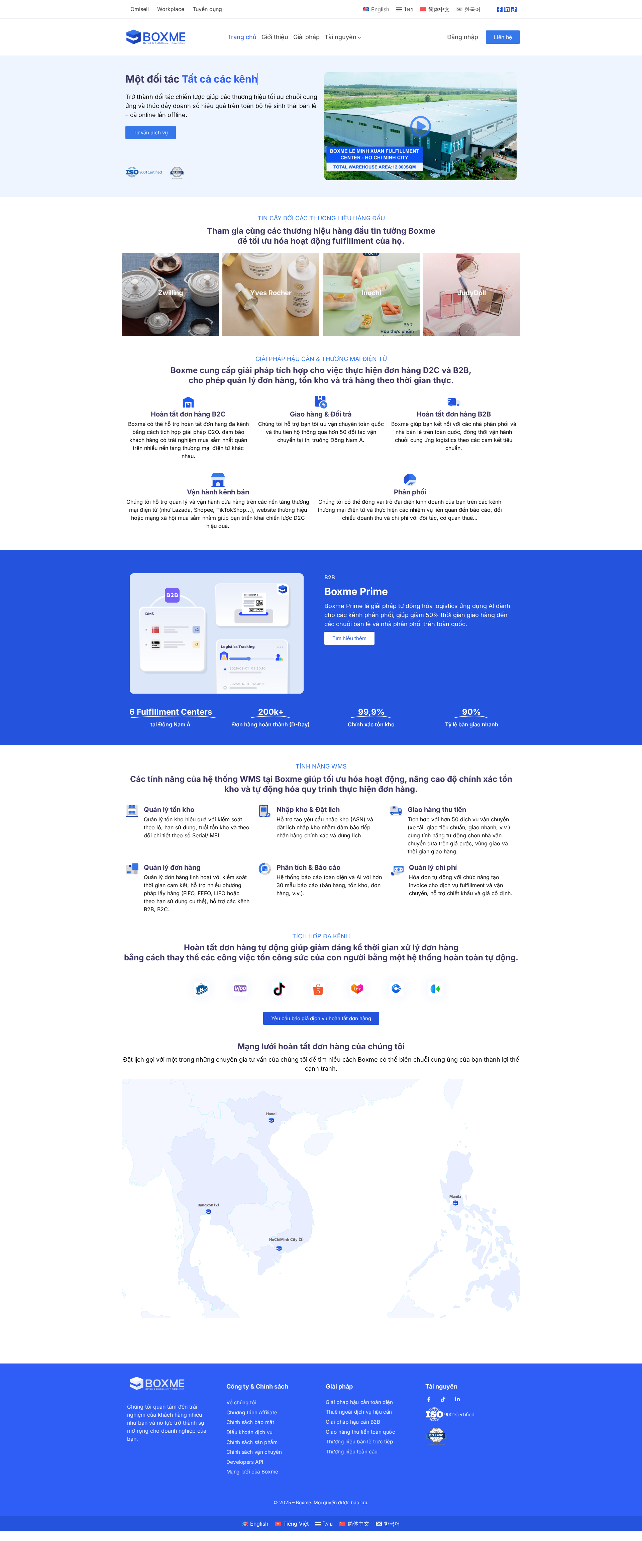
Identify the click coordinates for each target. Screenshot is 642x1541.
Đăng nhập (462, 36)
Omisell (139, 9)
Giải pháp (306, 36)
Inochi (271, 293)
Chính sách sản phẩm (252, 1442)
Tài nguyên (340, 36)
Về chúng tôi (241, 1402)
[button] (420, 126)
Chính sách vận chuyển (254, 1452)
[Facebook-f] (500, 9)
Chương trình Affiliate (251, 1412)
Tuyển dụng (207, 9)
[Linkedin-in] (507, 9)
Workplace (170, 9)
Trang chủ (241, 36)
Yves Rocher (170, 293)
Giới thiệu (274, 36)
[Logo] (156, 37)
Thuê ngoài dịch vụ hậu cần (359, 1412)
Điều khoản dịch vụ (249, 1432)
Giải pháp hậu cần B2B (353, 1421)
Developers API (244, 1461)
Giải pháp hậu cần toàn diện (359, 1402)
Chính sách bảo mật (250, 1422)
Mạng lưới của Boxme (252, 1471)
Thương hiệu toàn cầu (352, 1451)
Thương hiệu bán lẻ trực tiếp (359, 1441)
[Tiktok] (514, 9)
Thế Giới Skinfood (471, 293)
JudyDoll (371, 293)
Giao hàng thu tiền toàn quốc (360, 1431)
